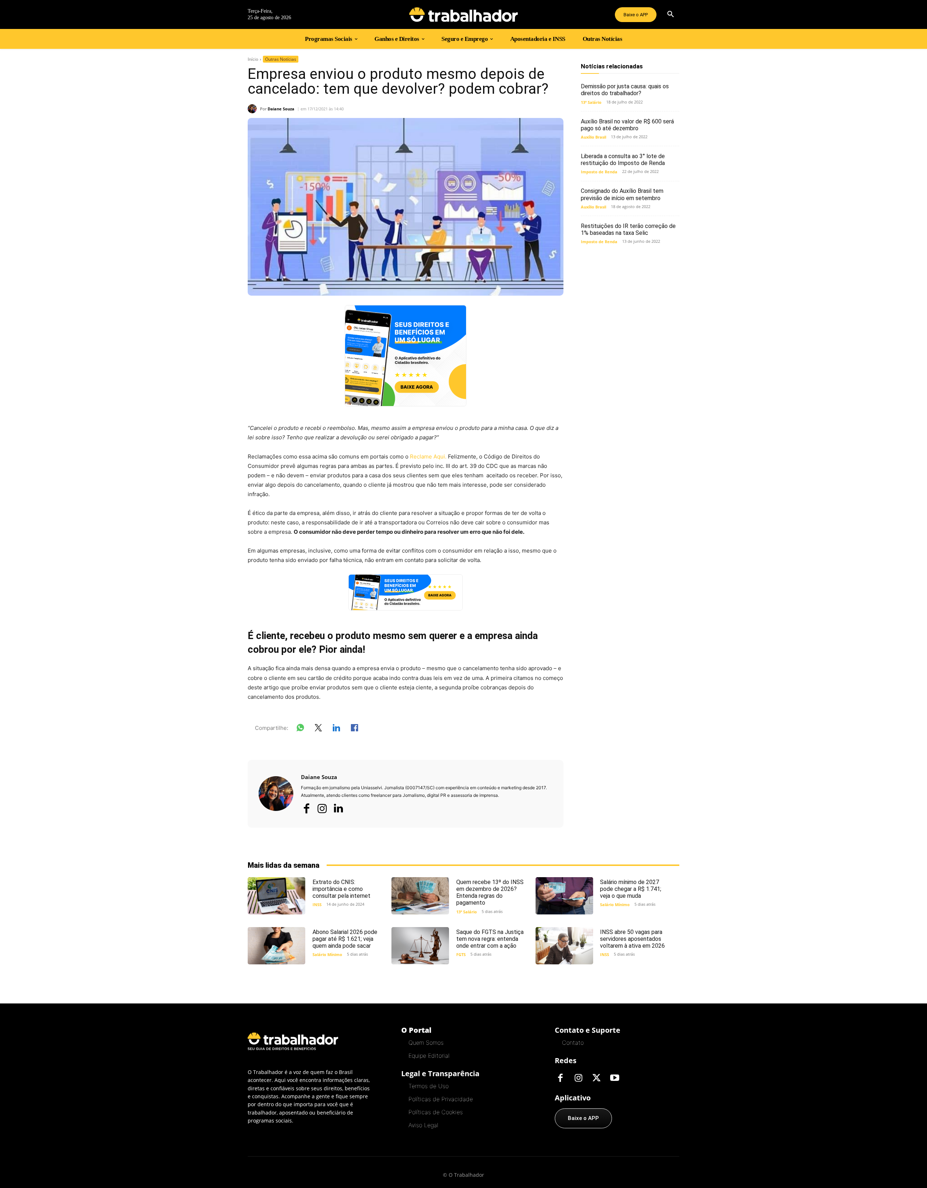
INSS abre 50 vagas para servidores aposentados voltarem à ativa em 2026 (632, 939)
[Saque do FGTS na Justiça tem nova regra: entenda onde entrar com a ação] (420, 945)
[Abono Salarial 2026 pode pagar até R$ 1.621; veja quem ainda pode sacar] (276, 945)
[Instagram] (322, 808)
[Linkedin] (338, 808)
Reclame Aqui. (427, 456)
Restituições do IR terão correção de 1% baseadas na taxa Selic (628, 229)
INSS (317, 904)
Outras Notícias (280, 59)
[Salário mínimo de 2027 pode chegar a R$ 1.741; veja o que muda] (564, 895)
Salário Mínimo (615, 904)
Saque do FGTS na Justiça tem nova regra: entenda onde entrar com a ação (490, 939)
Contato (573, 1042)
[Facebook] (306, 808)
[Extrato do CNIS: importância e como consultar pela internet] (276, 895)
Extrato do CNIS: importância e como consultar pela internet (341, 889)
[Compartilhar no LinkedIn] (336, 729)
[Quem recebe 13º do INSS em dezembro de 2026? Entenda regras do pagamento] (420, 895)
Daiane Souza (281, 108)
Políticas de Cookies (435, 1112)
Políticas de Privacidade (440, 1099)
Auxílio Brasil (593, 137)
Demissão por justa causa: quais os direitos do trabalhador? (625, 90)
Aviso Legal (423, 1125)
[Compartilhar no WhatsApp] (300, 729)
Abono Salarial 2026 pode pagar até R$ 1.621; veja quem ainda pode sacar (345, 939)
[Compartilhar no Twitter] (318, 729)
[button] (670, 14)
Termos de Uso (428, 1086)
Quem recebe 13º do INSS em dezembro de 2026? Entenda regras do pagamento (490, 892)
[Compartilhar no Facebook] (354, 729)
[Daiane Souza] (254, 108)
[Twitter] (596, 1078)
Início (253, 59)
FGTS (461, 954)
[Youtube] (614, 1078)
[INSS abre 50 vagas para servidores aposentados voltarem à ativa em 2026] (564, 945)
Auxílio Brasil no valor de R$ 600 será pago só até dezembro (627, 125)
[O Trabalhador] (463, 14)
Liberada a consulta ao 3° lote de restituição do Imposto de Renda (623, 159)
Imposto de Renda (599, 171)
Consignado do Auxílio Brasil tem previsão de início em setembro (622, 194)
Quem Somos (426, 1042)
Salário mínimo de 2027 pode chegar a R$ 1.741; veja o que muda (630, 889)
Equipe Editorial (428, 1055)
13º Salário (591, 102)
